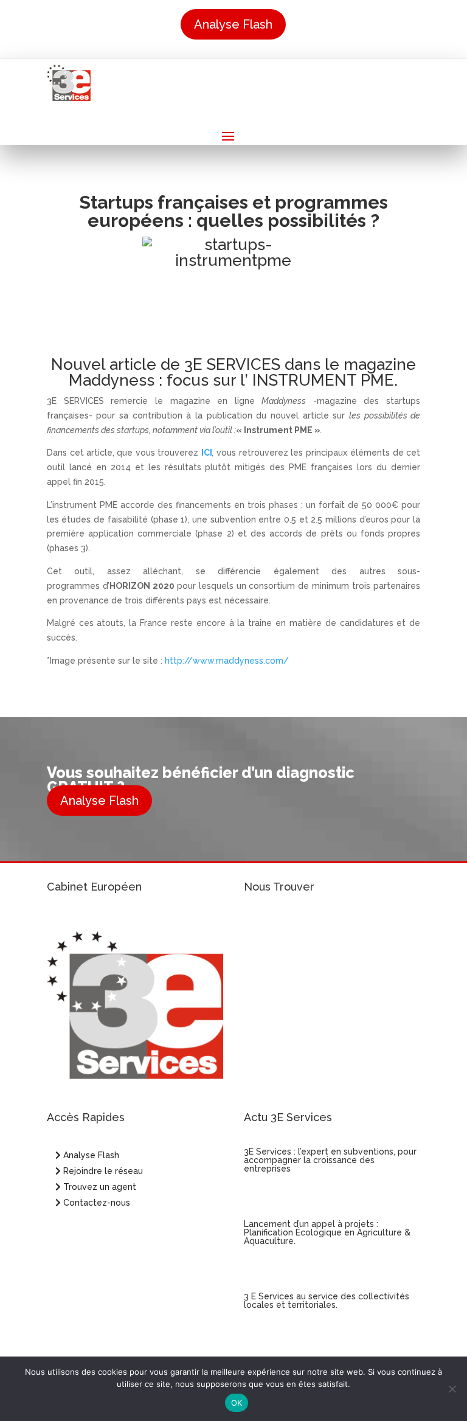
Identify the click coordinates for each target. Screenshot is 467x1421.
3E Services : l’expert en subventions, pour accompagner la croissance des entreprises (330, 1160)
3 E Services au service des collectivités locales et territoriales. (326, 1300)
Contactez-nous (95, 1202)
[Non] (452, 1389)
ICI (206, 452)
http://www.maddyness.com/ (227, 660)
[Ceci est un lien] (69, 97)
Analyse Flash (233, 24)
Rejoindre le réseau (102, 1171)
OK (237, 1403)
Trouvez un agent (99, 1187)
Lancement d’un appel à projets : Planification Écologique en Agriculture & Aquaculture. (327, 1232)
